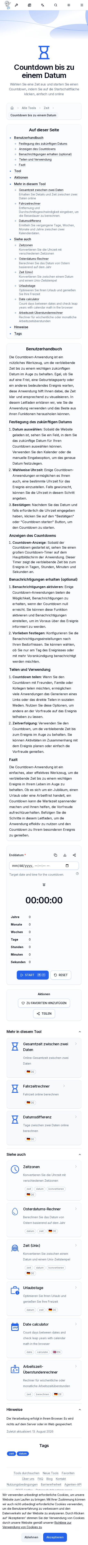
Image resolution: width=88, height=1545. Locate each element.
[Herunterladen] (64, 855)
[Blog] (29, 5)
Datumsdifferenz (30, 220)
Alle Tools (29, 108)
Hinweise (21, 327)
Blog (49, 1478)
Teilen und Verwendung (35, 159)
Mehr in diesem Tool (30, 184)
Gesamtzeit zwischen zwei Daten (41, 190)
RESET (63, 975)
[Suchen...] (55, 5)
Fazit (22, 164)
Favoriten (68, 1473)
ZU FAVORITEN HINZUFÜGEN (46, 1003)
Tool (17, 171)
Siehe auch (22, 239)
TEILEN (47, 1013)
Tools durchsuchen (26, 1473)
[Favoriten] (81, 5)
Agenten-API (72, 1484)
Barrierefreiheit (51, 1484)
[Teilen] (74, 855)
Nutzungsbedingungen (22, 1484)
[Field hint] (77, 873)
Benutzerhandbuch (28, 138)
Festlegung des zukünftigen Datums (43, 143)
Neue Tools (51, 1473)
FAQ (40, 1478)
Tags (18, 333)
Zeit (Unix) (26, 272)
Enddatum (17, 855)
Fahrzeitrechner (30, 203)
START (34, 975)
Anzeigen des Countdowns (37, 149)
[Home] (12, 108)
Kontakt (61, 1478)
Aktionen (21, 177)
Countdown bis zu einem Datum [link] (33, 115)
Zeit (46, 108)
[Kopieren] (55, 855)
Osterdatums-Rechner (34, 258)
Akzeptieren (55, 1537)
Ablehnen (31, 1537)
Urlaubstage (27, 285)
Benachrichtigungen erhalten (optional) (45, 154)
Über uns (28, 1478)
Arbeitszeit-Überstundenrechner (41, 312)
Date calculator (29, 299)
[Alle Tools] (16, 5)
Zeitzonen (26, 245)
